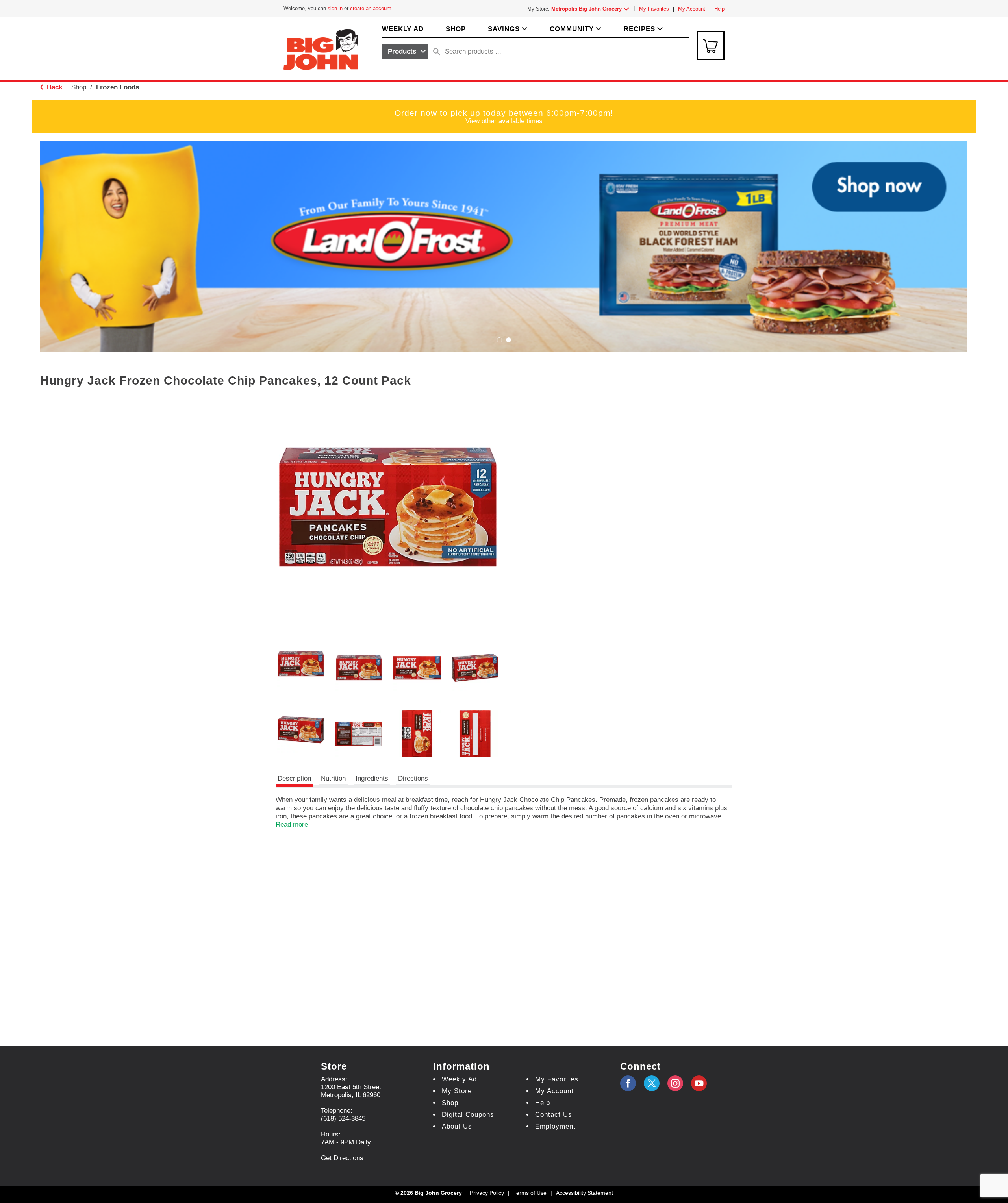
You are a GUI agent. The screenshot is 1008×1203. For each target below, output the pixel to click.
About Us (457, 1126)
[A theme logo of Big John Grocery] (321, 49)
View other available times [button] (504, 121)
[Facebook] (628, 1083)
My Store (457, 1091)
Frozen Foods (117, 87)
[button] (591, 9)
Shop (78, 87)
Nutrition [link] (333, 778)
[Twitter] (652, 1083)
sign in (335, 8)
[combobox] (405, 51)
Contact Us (553, 1114)
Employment (555, 1126)
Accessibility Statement (584, 1193)
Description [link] (294, 778)
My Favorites (654, 9)
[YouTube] (675, 1083)
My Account (691, 9)
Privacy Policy (487, 1193)
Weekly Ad (459, 1079)
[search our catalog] (436, 51)
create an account (370, 8)
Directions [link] (413, 778)
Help (719, 9)
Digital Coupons (468, 1114)
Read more (292, 824)
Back (53, 87)
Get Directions (342, 1158)
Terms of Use (530, 1193)
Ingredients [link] (372, 778)
